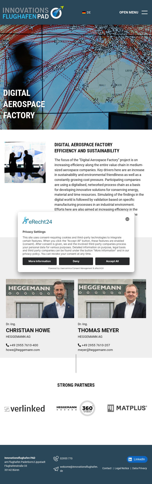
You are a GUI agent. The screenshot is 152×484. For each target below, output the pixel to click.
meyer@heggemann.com (95, 350)
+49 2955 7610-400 (23, 345)
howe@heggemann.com (23, 350)
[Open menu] (134, 12)
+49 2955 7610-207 (95, 345)
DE (88, 12)
